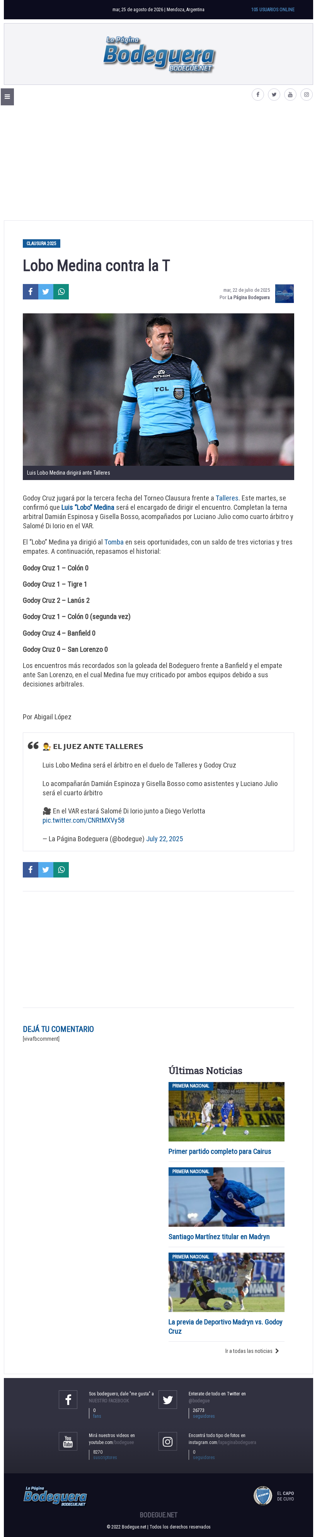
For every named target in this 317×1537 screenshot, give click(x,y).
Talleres (227, 498)
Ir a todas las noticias (249, 1351)
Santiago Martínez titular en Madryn (219, 1237)
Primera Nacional (191, 1086)
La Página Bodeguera (249, 297)
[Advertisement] (158, 162)
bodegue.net (158, 1515)
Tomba (114, 542)
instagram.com (222, 1442)
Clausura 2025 (41, 243)
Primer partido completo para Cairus (220, 1151)
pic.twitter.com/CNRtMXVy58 (83, 820)
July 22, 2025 (164, 839)
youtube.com (111, 1442)
